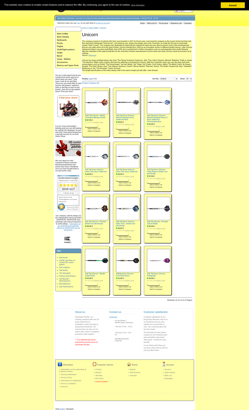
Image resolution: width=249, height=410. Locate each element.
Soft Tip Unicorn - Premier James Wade (157, 223)
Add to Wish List (94, 129)
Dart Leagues (64, 267)
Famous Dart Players (67, 276)
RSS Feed (99, 379)
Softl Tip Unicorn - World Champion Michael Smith (95, 117)
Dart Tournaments (66, 287)
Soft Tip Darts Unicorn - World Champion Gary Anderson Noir (125, 118)
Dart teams (63, 270)
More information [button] (138, 5)
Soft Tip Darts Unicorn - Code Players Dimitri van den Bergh (157, 172)
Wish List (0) (152, 23)
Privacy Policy (66, 378)
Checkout (188, 23)
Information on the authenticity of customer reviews (72, 370)
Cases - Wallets (63, 59)
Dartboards (62, 40)
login (79, 23)
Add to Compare (94, 131)
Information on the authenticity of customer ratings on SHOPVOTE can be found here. (69, 227)
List (90, 79)
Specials (133, 376)
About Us (64, 387)
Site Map (98, 376)
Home (142, 23)
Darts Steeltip (63, 37)
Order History (170, 372)
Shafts (60, 53)
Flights (60, 46)
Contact (98, 369)
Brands (133, 369)
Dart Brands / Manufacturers (64, 280)
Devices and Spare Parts (68, 65)
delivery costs (98, 122)
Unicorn (103, 28)
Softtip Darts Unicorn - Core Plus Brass (125, 275)
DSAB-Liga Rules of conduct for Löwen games (67, 262)
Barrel (59, 56)
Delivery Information (69, 375)
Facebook (113, 317)
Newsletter (169, 379)
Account (168, 369)
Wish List (168, 376)
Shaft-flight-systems (66, 49)
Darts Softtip (62, 34)
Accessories (62, 62)
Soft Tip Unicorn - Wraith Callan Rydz (95, 275)
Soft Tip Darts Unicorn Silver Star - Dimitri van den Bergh (125, 224)
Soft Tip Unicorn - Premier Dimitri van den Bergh (95, 223)
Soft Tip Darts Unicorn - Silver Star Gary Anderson (96, 171)
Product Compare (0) (90, 83)
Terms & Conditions (68, 384)
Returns (98, 372)
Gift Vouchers (135, 372)
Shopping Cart (176, 23)
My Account (163, 23)
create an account (103, 23)
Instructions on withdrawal (71, 381)
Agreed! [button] (233, 5)
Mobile (62, 409)
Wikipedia (92, 55)
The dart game (65, 273)
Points (60, 43)
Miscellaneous (65, 284)
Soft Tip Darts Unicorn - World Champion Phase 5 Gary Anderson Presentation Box (157, 119)
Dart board (63, 258)
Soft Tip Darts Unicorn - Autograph (156, 275)
